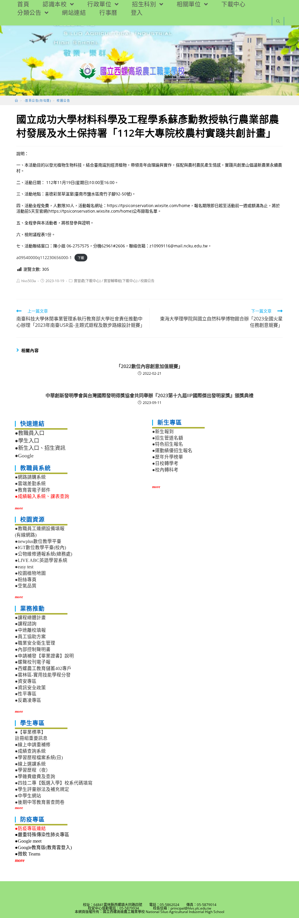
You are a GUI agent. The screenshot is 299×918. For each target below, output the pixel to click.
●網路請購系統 (30, 477)
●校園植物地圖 (30, 573)
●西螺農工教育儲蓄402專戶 (43, 668)
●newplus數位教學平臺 (38, 541)
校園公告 (147, 280)
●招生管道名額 (167, 437)
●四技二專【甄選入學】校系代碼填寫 (54, 782)
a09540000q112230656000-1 (44, 257)
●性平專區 (25, 693)
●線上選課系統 (30, 763)
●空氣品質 (25, 585)
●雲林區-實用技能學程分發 (43, 674)
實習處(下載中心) (87, 280)
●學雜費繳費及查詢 (35, 776)
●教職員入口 (29, 433)
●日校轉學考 (165, 463)
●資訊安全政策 (30, 687)
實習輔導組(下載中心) (121, 280)
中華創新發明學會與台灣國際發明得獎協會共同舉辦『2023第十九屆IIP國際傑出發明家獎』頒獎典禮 (149, 395)
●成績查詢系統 (30, 751)
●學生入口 (27, 441)
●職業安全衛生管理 (35, 643)
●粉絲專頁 (25, 579)
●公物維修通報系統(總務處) (43, 553)
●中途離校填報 (30, 630)
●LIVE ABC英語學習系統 (41, 560)
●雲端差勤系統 (30, 483)
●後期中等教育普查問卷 (40, 802)
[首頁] (16, 100)
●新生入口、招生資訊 (40, 448)
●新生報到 (163, 431)
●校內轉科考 (165, 469)
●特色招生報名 (167, 444)
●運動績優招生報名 (172, 450)
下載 (81, 258)
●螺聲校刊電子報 (33, 662)
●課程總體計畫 (30, 617)
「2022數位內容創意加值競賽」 (149, 366)
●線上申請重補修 (33, 744)
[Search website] (278, 21)
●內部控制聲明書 (33, 649)
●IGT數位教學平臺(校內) (40, 547)
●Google (24, 456)
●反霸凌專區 (28, 700)
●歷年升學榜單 (167, 456)
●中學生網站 (28, 795)
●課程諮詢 (25, 623)
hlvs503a (28, 280)
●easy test (24, 566)
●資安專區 (25, 681)
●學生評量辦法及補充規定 (42, 789)
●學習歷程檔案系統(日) (39, 757)
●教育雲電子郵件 (33, 489)
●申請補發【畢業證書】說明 (44, 655)
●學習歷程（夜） (33, 770)
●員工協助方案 (30, 636)
